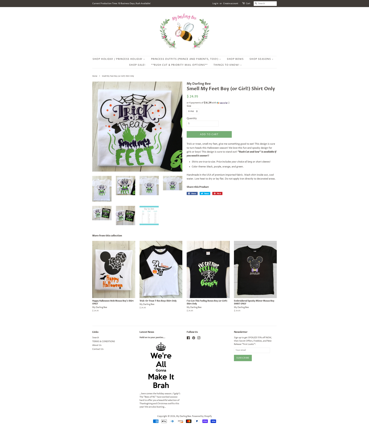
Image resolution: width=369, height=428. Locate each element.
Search (95, 337)
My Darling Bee (183, 416)
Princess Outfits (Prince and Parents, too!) (185, 59)
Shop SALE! (137, 65)
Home (94, 76)
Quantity (192, 118)
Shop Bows (235, 59)
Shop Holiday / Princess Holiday (118, 59)
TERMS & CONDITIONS (103, 341)
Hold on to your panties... (152, 337)
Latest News (147, 332)
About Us (96, 345)
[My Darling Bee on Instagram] (198, 338)
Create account (230, 3)
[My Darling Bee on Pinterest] (193, 338)
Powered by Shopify (202, 416)
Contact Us (97, 349)
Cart (248, 3)
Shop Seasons (261, 59)
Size (189, 106)
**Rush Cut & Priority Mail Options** (179, 65)
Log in (215, 3)
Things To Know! (226, 65)
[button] (232, 102)
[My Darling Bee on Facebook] (188, 338)
